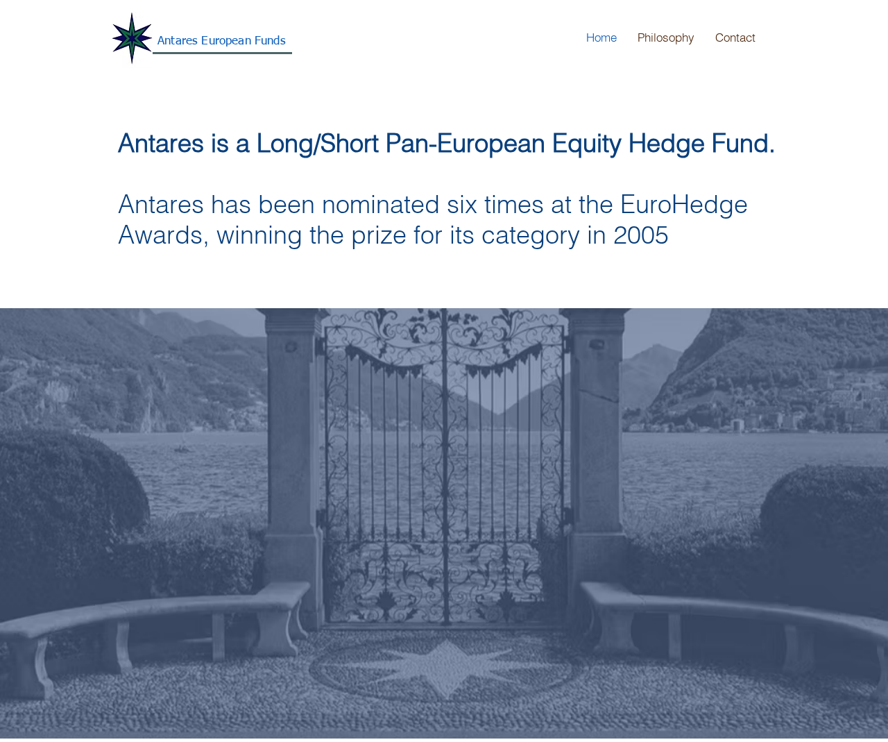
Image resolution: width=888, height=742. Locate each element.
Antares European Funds (221, 41)
